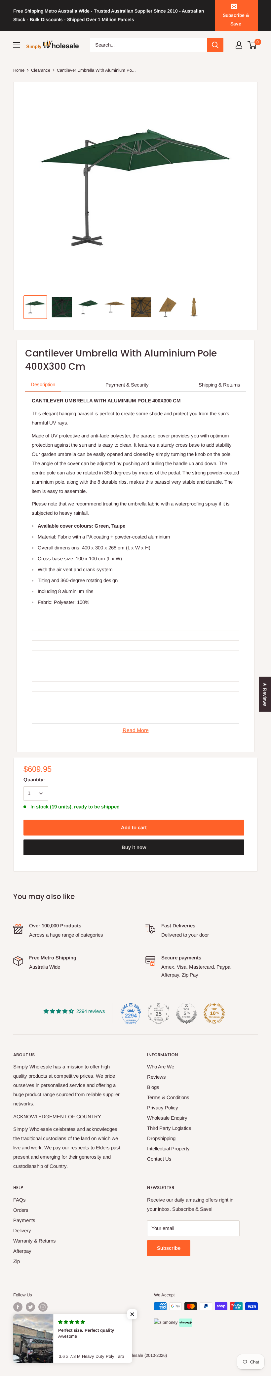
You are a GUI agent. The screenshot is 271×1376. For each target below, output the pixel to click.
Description (43, 384)
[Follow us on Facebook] (17, 1307)
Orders (20, 1210)
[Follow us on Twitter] (30, 1307)
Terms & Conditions (168, 1097)
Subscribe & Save (236, 19)
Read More (136, 730)
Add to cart (134, 827)
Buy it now (134, 847)
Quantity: (34, 779)
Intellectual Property (168, 1148)
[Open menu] (16, 45)
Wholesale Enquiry (167, 1118)
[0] (252, 45)
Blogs (153, 1087)
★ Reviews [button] (265, 694)
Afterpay (22, 1251)
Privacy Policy (162, 1107)
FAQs (19, 1200)
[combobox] (148, 45)
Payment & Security (127, 385)
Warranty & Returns (34, 1241)
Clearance (40, 70)
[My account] (239, 45)
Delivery (22, 1230)
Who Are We (160, 1066)
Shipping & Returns (219, 385)
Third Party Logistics (169, 1128)
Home (18, 70)
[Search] (215, 45)
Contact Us (159, 1159)
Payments (24, 1220)
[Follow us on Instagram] (43, 1307)
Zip (16, 1261)
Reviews (156, 1077)
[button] (132, 1314)
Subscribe (168, 1248)
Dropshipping (161, 1138)
